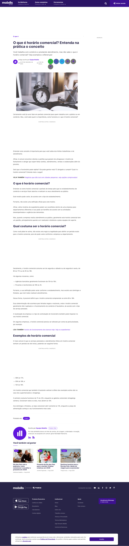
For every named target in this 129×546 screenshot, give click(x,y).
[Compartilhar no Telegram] (73, 61)
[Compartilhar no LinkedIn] (67, 61)
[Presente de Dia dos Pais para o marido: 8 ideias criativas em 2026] (47, 456)
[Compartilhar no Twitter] (62, 61)
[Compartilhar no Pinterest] (50, 66)
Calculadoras (36, 509)
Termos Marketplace (61, 520)
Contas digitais (36, 513)
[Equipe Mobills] (15, 62)
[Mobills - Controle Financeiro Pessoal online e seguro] (7, 3)
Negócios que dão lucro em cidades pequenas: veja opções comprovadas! (51, 177)
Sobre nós (58, 509)
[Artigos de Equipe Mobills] (33, 437)
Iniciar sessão (120, 3)
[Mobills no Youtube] (95, 488)
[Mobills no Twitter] (110, 488)
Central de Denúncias (61, 527)
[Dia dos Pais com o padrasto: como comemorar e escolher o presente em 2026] (23, 456)
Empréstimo (35, 506)
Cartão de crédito (37, 502)
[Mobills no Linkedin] (98, 488)
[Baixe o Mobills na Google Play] (21, 507)
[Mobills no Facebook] (102, 488)
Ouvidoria (80, 502)
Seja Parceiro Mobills (61, 523)
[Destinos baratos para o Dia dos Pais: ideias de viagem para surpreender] (71, 456)
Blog (56, 506)
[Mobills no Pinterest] (114, 488)
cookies (24, 537)
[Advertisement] (64, 22)
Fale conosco (81, 506)
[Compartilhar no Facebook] (56, 61)
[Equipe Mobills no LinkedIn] (29, 437)
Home (56, 502)
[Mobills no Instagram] (106, 488)
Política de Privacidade (47, 539)
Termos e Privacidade (61, 516)
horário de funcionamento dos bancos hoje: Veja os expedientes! (47, 330)
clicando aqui (26, 541)
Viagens (64, 450)
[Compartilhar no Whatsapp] (50, 61)
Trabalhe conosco (60, 513)
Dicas (16, 450)
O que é (16, 36)
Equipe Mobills (34, 60)
